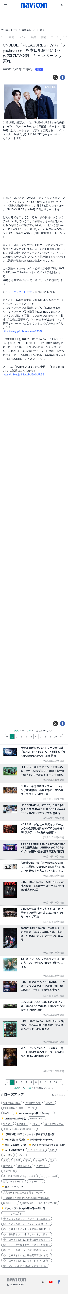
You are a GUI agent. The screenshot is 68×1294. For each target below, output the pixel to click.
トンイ (21, 1155)
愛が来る (8, 1165)
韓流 (11, 37)
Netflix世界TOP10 (14, 1150)
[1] (7, 736)
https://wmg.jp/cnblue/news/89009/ (23, 331)
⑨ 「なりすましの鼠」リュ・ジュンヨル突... (26, 1260)
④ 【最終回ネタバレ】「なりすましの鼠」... (26, 1234)
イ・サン (8, 1155)
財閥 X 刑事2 (24, 1165)
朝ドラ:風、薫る (11, 1102)
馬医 (52, 1150)
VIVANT (50, 1102)
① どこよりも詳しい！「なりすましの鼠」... (26, 1218)
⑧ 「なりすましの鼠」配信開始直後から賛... (26, 1255)
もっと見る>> (13, 1213)
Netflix (7, 1113)
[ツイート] (55, 77)
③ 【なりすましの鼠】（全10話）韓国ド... (25, 1229)
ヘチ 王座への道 (36, 1150)
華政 (27, 1160)
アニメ (54, 37)
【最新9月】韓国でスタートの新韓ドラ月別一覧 (29, 1134)
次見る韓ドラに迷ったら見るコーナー (23, 1192)
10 (55, 736)
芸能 (43, 37)
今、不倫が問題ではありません (19, 1176)
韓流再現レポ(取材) (15, 1139)
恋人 (52, 1160)
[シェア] (62, 77)
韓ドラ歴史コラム (54, 1123)
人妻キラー (42, 1165)
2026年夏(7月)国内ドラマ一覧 (19, 1108)
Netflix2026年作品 (28, 1113)
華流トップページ (14, 1187)
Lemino (22, 1123)
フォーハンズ (36, 1181)
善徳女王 (40, 1160)
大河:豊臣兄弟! (33, 1102)
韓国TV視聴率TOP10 (16, 1145)
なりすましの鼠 (49, 1176)
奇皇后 (16, 1160)
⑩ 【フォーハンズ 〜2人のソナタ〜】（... (25, 1266)
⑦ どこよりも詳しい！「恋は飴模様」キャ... (26, 1250)
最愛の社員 (9, 1171)
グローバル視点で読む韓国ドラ (19, 1129)
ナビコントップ (9, 29)
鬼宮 (5, 1160)
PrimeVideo (37, 1118)
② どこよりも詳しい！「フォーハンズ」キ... (26, 1224)
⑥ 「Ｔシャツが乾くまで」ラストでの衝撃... (26, 1245)
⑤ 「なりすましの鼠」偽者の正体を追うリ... (26, 1239)
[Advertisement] (34, 18)
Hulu (36, 1123)
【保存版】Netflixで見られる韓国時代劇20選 (26, 1197)
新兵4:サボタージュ (13, 1181)
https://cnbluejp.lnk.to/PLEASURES (23, 374)
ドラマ (22, 37)
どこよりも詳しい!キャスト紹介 (48, 1145)
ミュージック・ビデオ (18, 292)
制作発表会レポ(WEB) (41, 1139)
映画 (33, 37)
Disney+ (47, 1113)
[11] (60, 736)
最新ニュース (29, 29)
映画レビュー (10, 1203)
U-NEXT (7, 1123)
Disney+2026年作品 (15, 1118)
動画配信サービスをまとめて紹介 (39, 1203)
